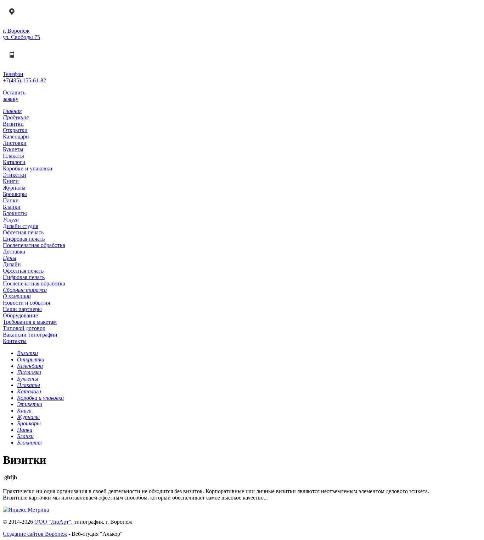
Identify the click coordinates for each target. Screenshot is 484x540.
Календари (16, 136)
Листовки (15, 143)
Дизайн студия (20, 226)
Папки (11, 200)
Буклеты (13, 149)
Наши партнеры (22, 309)
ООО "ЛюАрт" (52, 522)
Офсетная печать (23, 232)
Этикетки (14, 175)
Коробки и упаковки (27, 168)
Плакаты (13, 156)
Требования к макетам (30, 322)
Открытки (15, 130)
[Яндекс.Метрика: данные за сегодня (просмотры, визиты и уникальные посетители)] (26, 510)
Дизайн (12, 264)
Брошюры (15, 194)
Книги (11, 181)
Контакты (15, 341)
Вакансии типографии (30, 335)
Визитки (13, 124)
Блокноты (15, 213)
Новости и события (26, 303)
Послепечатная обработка (34, 245)
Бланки (12, 207)
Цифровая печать (24, 239)
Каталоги (14, 162)
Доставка (14, 252)
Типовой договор (24, 328)
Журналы (14, 188)
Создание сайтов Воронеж (35, 534)
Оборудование (20, 315)
